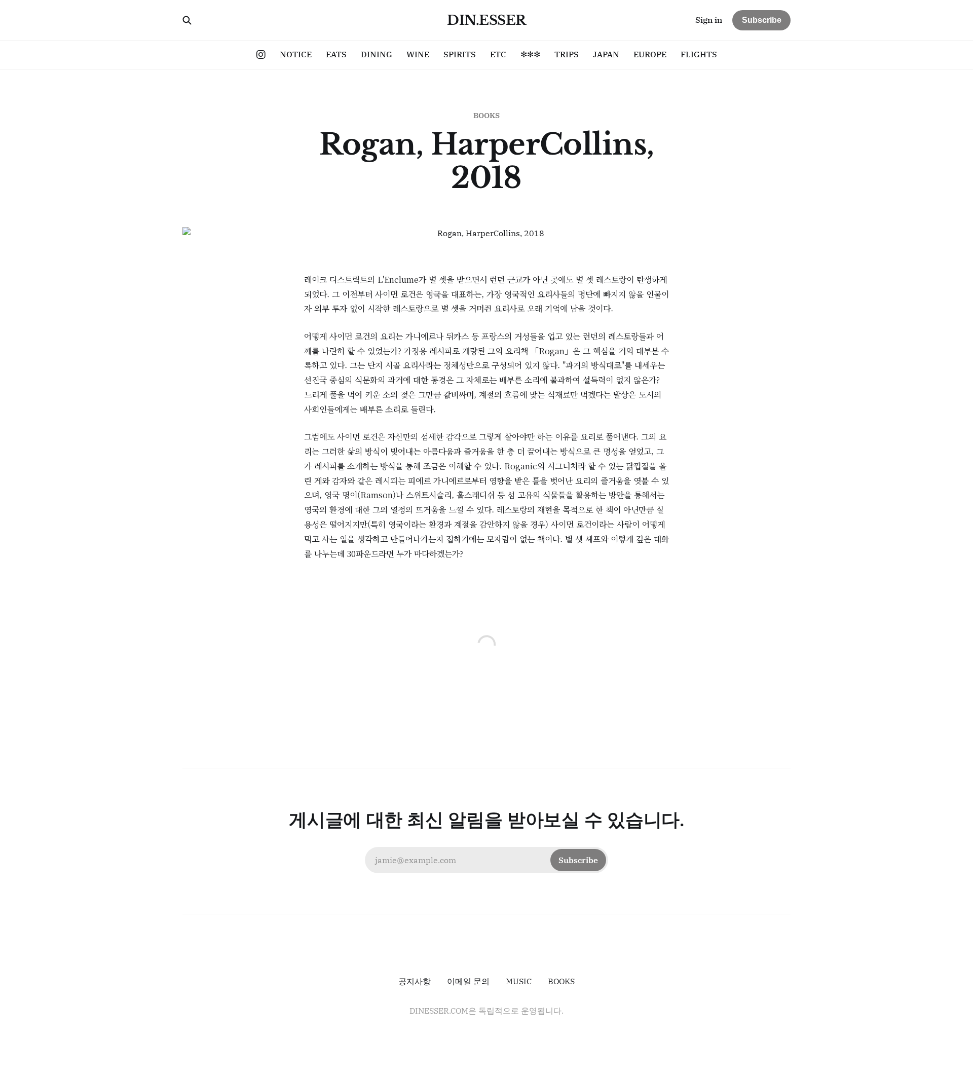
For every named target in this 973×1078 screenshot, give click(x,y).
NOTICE (296, 54)
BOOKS (486, 115)
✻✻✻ (530, 54)
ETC (498, 54)
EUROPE (649, 54)
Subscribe (761, 20)
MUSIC (519, 981)
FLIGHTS (699, 54)
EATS (336, 54)
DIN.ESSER (486, 20)
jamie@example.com (486, 860)
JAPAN (606, 54)
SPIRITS (459, 54)
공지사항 (414, 981)
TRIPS (566, 54)
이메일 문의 (468, 981)
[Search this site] (187, 20)
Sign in (708, 20)
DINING (376, 54)
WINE (417, 54)
